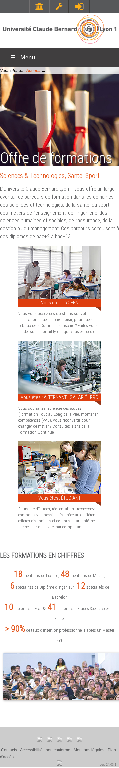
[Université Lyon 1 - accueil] (59, 44)
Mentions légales (89, 750)
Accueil (33, 70)
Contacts (9, 750)
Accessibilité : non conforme (45, 750)
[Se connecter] (79, 6)
